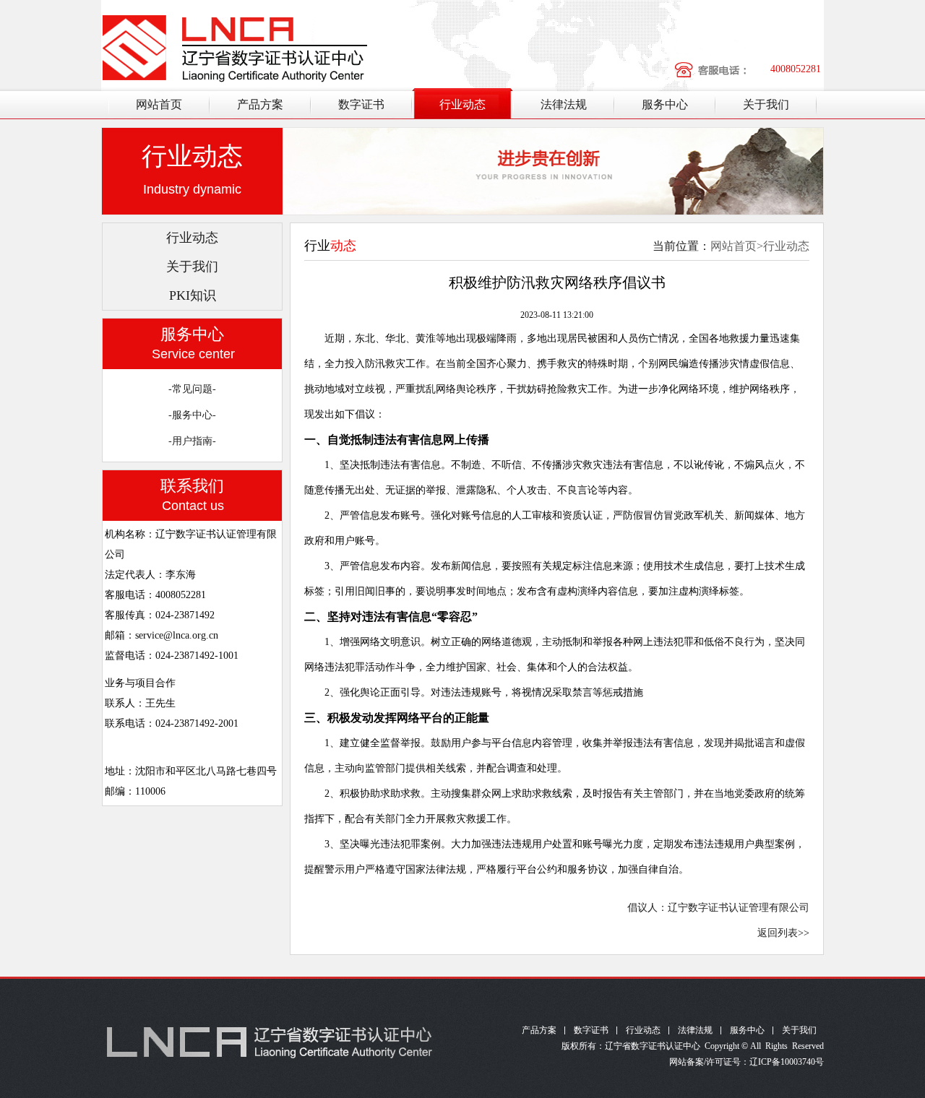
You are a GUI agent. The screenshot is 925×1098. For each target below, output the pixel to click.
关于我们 (766, 104)
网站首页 (159, 104)
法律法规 (564, 104)
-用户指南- (192, 441)
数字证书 (361, 104)
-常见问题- (192, 389)
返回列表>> (783, 933)
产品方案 (260, 104)
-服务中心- (192, 415)
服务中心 (665, 104)
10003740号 (802, 1062)
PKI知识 (192, 295)
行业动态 (462, 104)
